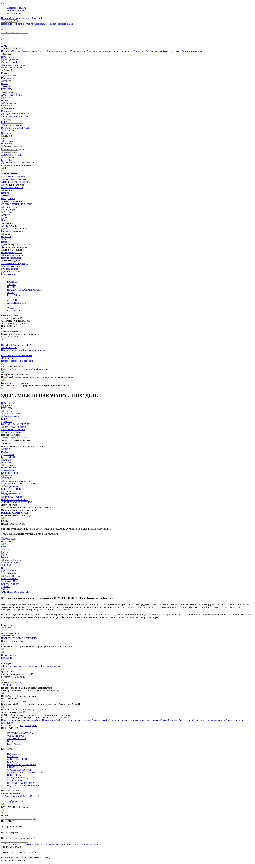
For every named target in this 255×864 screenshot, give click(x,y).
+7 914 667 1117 (9, 21)
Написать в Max (65, 24)
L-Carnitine (6, 160)
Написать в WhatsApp (24, 24)
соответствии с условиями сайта (82, 844)
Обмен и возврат (15, 10)
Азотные (5, 215)
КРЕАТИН (12, 762)
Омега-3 (5, 138)
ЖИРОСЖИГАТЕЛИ (17, 767)
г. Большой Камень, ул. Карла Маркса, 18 (22, 666)
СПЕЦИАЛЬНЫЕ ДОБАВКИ (22, 777)
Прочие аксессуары (11, 258)
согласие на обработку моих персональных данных (37, 844)
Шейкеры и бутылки (11, 252)
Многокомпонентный (12, 67)
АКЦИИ (11, 284)
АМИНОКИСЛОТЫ (17, 759)
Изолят (4, 83)
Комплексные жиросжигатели (16, 165)
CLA (3, 170)
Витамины (6, 133)
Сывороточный (9, 62)
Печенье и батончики (12, 187)
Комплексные (8, 105)
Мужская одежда (9, 269)
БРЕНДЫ (12, 282)
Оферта (38, 720)
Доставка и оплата (16, 7)
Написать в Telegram (45, 24)
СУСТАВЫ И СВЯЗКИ (19, 769)
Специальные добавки (12, 149)
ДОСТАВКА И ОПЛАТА (20, 733)
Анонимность (14, 13)
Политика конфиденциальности (17, 720)
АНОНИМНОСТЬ (16, 302)
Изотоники (6, 143)
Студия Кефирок (28, 725)
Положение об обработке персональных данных (66, 720)
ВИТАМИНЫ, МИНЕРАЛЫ (21, 764)
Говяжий (5, 73)
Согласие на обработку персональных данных (202, 720)
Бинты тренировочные (12, 231)
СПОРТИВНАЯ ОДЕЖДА (20, 783)
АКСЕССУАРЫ (15, 780)
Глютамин (6, 111)
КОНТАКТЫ (14, 295)
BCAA (4, 100)
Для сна (5, 220)
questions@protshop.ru (12, 801)
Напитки (5, 192)
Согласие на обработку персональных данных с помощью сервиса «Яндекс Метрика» (134, 720)
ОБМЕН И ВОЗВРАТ (18, 736)
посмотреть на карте (53, 666)
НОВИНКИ (13, 287)
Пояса (4, 242)
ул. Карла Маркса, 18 (22, 18)
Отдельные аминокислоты (14, 116)
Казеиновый (7, 78)
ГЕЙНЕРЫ (12, 756)
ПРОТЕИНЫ (14, 754)
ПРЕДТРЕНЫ (14, 775)
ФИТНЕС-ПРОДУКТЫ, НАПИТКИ (25, 772)
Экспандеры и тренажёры (14, 247)
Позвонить (6, 24)
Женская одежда (9, 274)
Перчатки (6, 236)
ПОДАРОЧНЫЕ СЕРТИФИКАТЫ (24, 289)
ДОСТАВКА (13, 300)
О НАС (10, 292)
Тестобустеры (8, 209)
